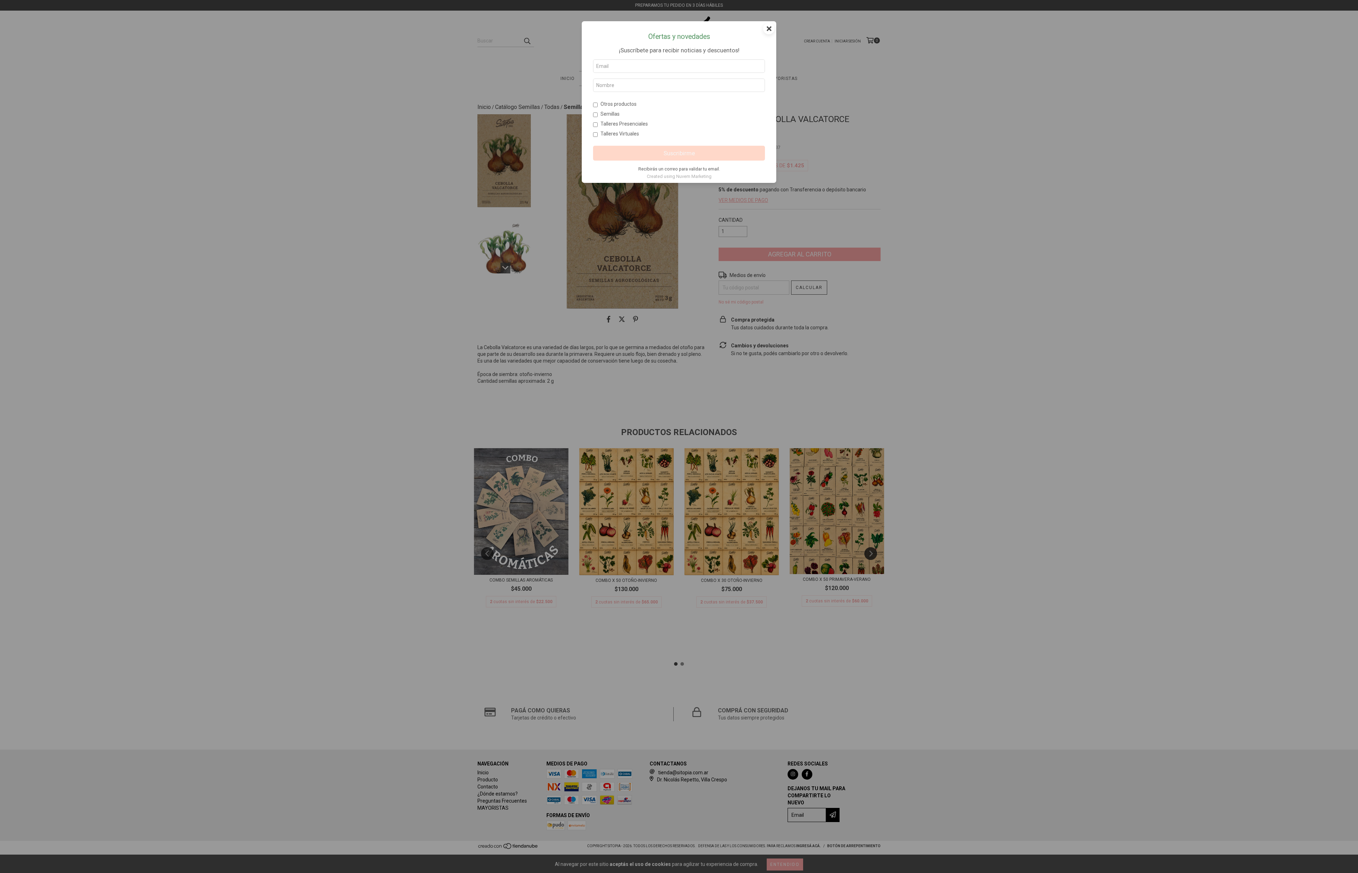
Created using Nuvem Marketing (679, 176)
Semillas (610, 114)
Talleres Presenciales (624, 124)
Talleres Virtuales (619, 134)
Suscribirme (679, 153)
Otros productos (618, 104)
